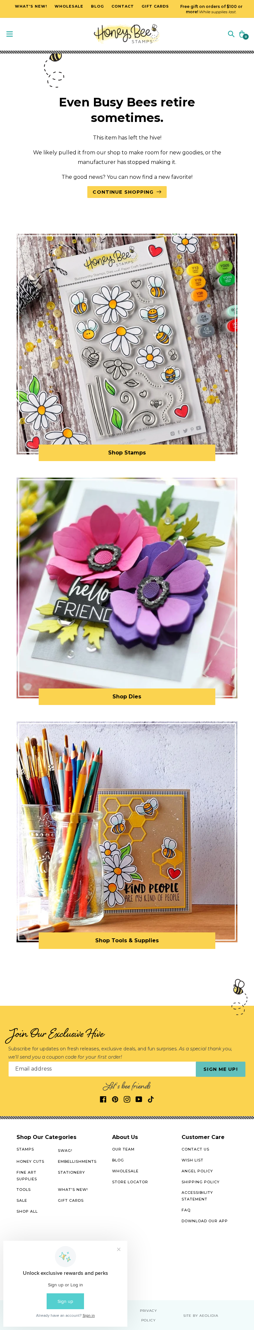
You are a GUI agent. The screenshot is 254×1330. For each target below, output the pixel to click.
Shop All (27, 1211)
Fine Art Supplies (27, 1175)
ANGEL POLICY (197, 1171)
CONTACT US (195, 1149)
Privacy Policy (148, 1315)
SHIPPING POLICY (201, 1182)
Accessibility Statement (197, 1195)
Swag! (65, 1150)
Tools (24, 1189)
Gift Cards (71, 1200)
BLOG (118, 1160)
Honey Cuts (30, 1161)
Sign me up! (220, 1069)
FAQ (186, 1210)
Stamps (25, 1149)
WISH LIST (192, 1160)
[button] (231, 33)
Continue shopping (123, 192)
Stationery (71, 1172)
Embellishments (77, 1161)
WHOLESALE (125, 1171)
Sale (22, 1200)
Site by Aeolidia (200, 1315)
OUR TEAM (123, 1149)
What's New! (73, 1189)
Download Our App (205, 1221)
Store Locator (130, 1182)
